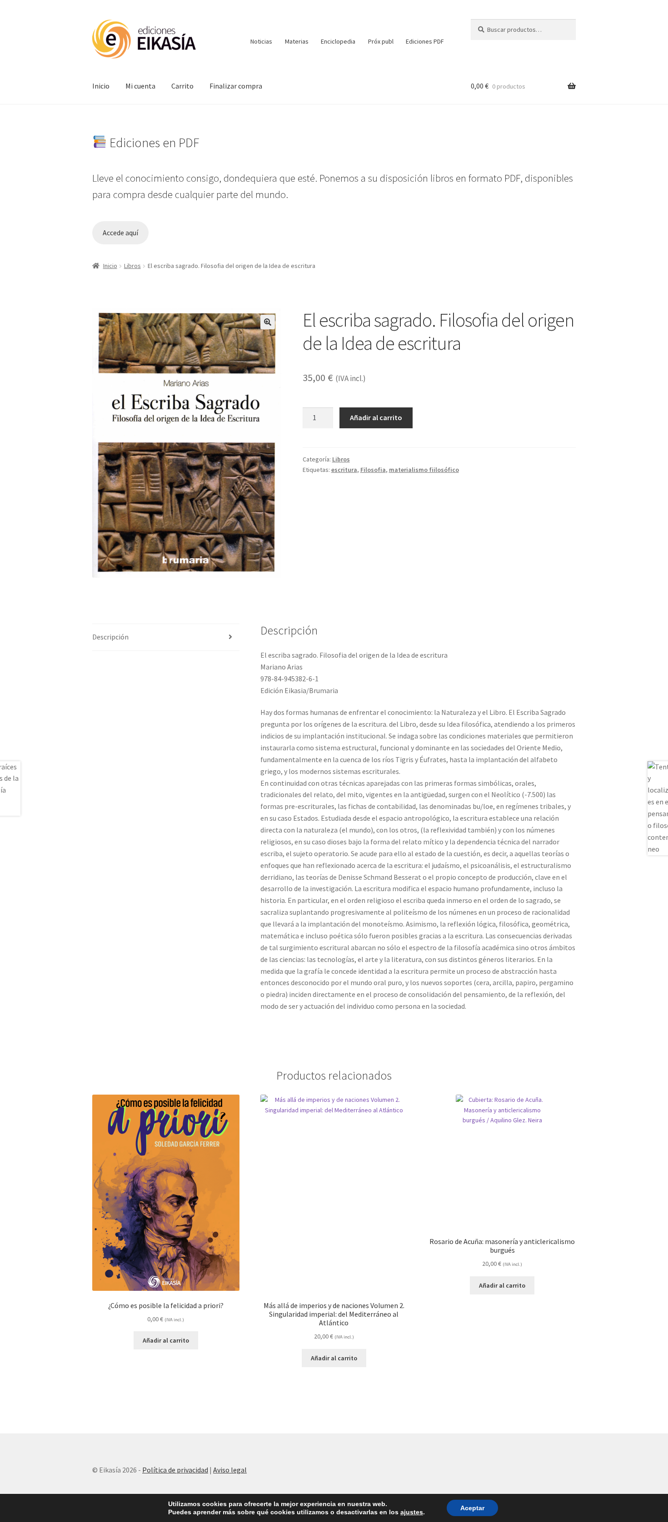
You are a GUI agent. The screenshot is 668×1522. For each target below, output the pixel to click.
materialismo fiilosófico (424, 470)
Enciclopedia (338, 41)
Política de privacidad (175, 1469)
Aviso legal (230, 1469)
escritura (344, 470)
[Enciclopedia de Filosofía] (338, 25)
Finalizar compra (235, 85)
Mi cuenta (140, 85)
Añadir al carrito (376, 417)
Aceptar (472, 1508)
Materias (297, 41)
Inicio (101, 85)
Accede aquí (120, 232)
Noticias (261, 41)
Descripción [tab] (110, 636)
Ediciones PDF (425, 41)
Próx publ (381, 41)
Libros (132, 266)
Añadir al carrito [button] (166, 1340)
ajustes (411, 1512)
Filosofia (373, 470)
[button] (267, 322)
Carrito (182, 85)
